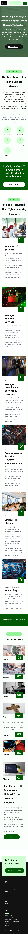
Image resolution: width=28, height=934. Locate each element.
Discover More (13, 47)
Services (6, 903)
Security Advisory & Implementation (12, 921)
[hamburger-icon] (25, 3)
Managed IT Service (9, 915)
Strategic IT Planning (9, 923)
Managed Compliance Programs (11, 919)
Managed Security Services (10, 917)
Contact (6, 905)
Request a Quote (14, 3)
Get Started (10, 837)
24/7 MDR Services (8, 925)
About (6, 901)
